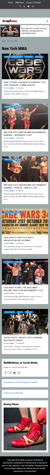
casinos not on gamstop (13, 393)
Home (10, 2)
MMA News (19, 2)
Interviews (28, 57)
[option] (25, 31)
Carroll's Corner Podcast (13, 57)
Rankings (18, 107)
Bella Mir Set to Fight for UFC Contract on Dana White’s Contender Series (34, 31)
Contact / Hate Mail (34, 2)
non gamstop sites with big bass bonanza (21, 382)
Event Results (9, 312)
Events (7, 212)
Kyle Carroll (10, 88)
